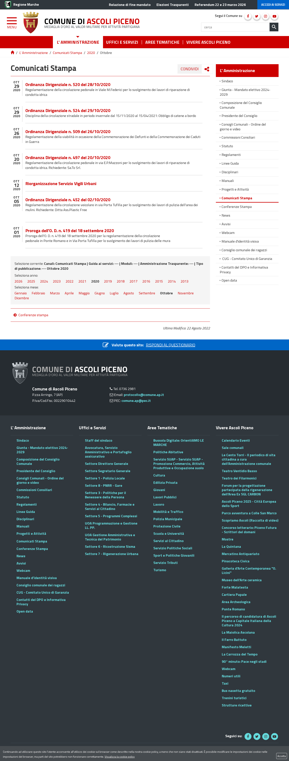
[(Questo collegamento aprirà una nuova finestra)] (247, 16)
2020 (91, 52)
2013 (185, 281)
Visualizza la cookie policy (120, 757)
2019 (108, 281)
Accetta (281, 756)
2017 (133, 281)
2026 (18, 281)
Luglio (114, 293)
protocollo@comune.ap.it (144, 394)
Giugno (100, 293)
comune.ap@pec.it (136, 400)
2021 (82, 281)
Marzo (55, 293)
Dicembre (22, 298)
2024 (44, 281)
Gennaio (21, 293)
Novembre (186, 293)
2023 (57, 281)
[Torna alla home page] (13, 52)
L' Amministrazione (33, 52)
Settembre (147, 293)
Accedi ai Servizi (273, 4)
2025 (31, 281)
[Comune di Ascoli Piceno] (83, 23)
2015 (159, 281)
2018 (121, 281)
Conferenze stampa (33, 315)
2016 (146, 281)
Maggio (84, 293)
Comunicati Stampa (67, 52)
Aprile (69, 293)
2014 (172, 281)
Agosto (128, 293)
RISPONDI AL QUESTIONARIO (170, 345)
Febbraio (38, 293)
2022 (70, 281)
